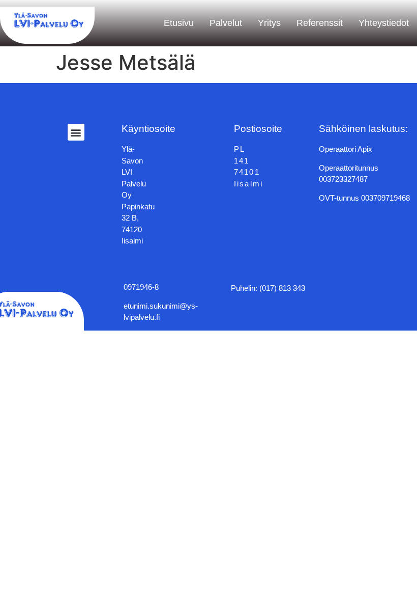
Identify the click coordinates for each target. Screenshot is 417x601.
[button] (76, 132)
